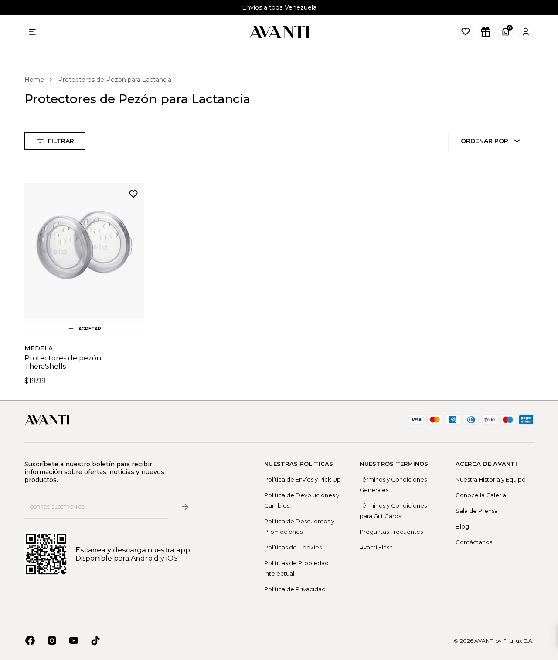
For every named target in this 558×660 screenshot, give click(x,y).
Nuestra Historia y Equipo (491, 479)
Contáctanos (474, 542)
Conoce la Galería (481, 495)
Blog (462, 526)
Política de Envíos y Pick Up (302, 479)
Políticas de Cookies (293, 547)
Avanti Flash (376, 547)
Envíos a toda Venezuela (279, 7)
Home (34, 80)
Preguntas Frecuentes (391, 531)
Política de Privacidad (295, 589)
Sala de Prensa (477, 510)
